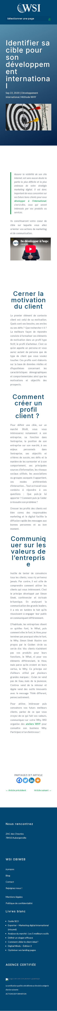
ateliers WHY (33, 723)
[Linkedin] (31, 780)
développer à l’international (30, 200)
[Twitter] (25, 780)
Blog (8, 875)
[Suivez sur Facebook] (6, 846)
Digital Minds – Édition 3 (20, 946)
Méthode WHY (28, 97)
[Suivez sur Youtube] (21, 846)
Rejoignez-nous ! (14, 888)
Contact (10, 881)
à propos (10, 869)
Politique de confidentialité (19, 903)
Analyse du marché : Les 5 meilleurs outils (28, 933)
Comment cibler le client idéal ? (23, 941)
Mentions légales (14, 896)
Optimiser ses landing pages (22, 950)
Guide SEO (13, 921)
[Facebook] (19, 780)
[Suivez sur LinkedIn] (16, 846)
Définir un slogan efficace (20, 937)
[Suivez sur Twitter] (11, 846)
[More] (38, 780)
